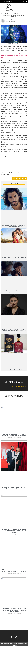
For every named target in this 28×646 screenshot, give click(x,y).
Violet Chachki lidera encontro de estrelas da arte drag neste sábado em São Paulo (14, 435)
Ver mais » (16, 624)
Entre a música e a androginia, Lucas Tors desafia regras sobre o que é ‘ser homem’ (14, 570)
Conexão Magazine (13, 643)
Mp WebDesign (14, 645)
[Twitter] (26, 1)
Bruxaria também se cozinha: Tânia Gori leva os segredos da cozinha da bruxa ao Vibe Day (14, 530)
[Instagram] (24, 1)
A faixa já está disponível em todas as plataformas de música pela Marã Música (14, 55)
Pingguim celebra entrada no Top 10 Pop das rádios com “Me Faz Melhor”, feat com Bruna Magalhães (14, 610)
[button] (23, 7)
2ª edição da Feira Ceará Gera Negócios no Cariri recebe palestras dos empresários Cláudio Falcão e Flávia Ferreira (14, 487)
